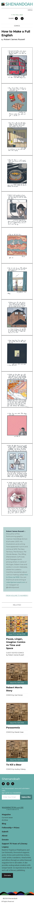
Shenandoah (11, 779)
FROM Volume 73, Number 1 (17, 595)
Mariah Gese (19, 732)
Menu (30, 10)
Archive (5, 820)
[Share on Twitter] (22, 18)
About (4, 836)
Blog (4, 824)
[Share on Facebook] (16, 18)
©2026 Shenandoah (10, 898)
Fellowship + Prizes (10, 828)
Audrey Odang (20, 769)
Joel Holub (19, 695)
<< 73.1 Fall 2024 (17, 15)
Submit (5, 832)
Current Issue (7, 817)
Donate (5, 840)
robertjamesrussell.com (15, 582)
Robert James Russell (14, 39)
